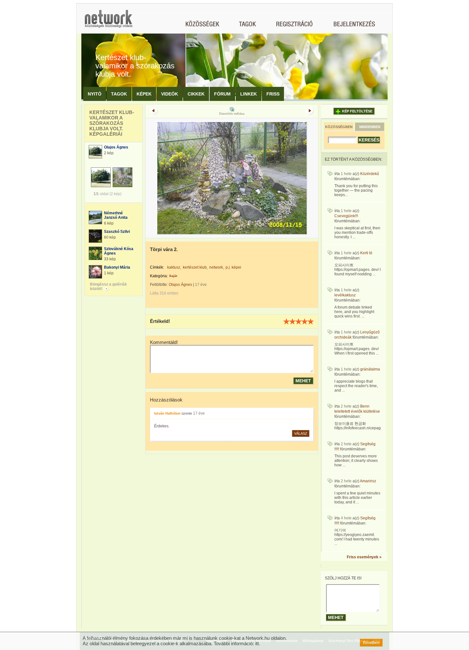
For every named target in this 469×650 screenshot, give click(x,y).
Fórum (222, 93)
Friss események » (364, 557)
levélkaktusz (345, 295)
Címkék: (157, 267)
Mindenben (369, 127)
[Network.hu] (108, 22)
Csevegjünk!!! (346, 216)
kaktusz (173, 267)
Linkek (248, 93)
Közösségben (339, 127)
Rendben (371, 642)
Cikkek (196, 93)
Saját (173, 276)
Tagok (119, 93)
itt (257, 643)
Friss (272, 93)
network (216, 267)
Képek (144, 93)
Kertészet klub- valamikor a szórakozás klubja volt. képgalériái (111, 123)
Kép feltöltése (357, 111)
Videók (169, 93)
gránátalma (370, 369)
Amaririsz (368, 481)
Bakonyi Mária (117, 267)
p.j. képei (233, 267)
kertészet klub (195, 267)
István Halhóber (167, 413)
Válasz (300, 433)
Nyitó (94, 93)
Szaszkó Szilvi (117, 231)
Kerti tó (366, 253)
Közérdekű (369, 174)
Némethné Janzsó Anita (116, 215)
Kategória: (159, 276)
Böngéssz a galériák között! (108, 286)
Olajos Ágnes (116, 147)
